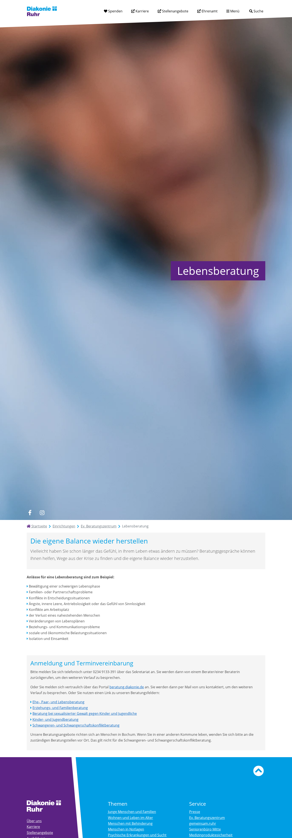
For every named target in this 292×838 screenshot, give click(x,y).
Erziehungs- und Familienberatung (60, 707)
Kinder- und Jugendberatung (55, 719)
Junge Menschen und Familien (132, 811)
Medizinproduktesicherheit (211, 835)
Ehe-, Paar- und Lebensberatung (58, 702)
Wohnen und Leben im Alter (130, 817)
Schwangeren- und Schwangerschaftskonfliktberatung (75, 725)
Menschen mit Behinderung (130, 823)
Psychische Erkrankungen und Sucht (137, 835)
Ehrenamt (209, 11)
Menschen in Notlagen (126, 829)
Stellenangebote (174, 11)
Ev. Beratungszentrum (99, 526)
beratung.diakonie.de (126, 687)
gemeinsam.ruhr (202, 823)
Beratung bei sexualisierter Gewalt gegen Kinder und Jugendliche (84, 713)
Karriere (142, 11)
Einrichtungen (64, 526)
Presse (194, 811)
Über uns (34, 821)
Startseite (39, 526)
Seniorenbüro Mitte (205, 829)
